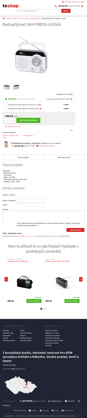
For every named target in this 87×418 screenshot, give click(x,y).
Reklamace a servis (52, 333)
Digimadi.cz (78, 416)
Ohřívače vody (8, 333)
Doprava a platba (51, 330)
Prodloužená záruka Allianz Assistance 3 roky (23, 109)
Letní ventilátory (25, 333)
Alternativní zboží (64, 157)
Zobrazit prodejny (9, 365)
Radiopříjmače (35, 18)
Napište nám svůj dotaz (47, 146)
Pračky (22, 330)
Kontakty (48, 345)
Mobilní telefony (25, 338)
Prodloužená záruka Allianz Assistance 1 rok (23, 105)
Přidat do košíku (30, 120)
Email (5, 205)
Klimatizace (7, 335)
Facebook (71, 401)
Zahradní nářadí (25, 340)
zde (37, 225)
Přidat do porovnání (14, 127)
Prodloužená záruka (52, 335)
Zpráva (6, 209)
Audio (26, 18)
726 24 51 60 (33, 236)
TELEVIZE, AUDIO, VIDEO (15, 18)
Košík (82, 2)
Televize (23, 335)
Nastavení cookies (52, 343)
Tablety (5, 338)
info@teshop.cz (56, 401)
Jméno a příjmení (9, 200)
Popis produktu (23, 157)
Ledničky (6, 330)
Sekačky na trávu (9, 340)
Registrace (76, 2)
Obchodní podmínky (52, 338)
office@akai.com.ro (24, 236)
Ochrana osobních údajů (54, 340)
